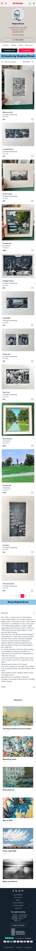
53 (24, 30)
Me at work (29, 45)
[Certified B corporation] (18, 932)
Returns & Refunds (18, 903)
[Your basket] (34, 3)
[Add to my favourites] (32, 119)
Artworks (5, 45)
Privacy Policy (28, 947)
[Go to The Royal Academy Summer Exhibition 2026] (18, 718)
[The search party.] (18, 574)
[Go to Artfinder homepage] (18, 3)
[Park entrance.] (18, 425)
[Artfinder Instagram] (19, 891)
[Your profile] (30, 3)
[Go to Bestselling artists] (18, 749)
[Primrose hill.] (18, 471)
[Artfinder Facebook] (13, 891)
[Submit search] (6, 3)
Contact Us (18, 908)
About (21, 45)
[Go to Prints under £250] (18, 841)
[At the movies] (18, 181)
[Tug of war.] (18, 383)
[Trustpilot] (18, 938)
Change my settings (18, 925)
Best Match (26, 62)
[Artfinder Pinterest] (22, 891)
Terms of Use (19, 947)
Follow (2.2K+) (19, 40)
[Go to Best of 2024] (18, 810)
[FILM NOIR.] (18, 309)
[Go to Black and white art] (18, 871)
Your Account (18, 897)
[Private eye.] (18, 346)
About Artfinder (18, 895)
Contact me (26, 50)
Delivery (18, 900)
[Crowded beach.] (18, 140)
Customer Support (18, 905)
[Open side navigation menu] (2, 3)
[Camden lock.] (18, 228)
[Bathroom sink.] (18, 93)
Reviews (13, 45)
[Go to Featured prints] (18, 779)
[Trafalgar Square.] (18, 272)
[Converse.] (18, 525)
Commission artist (9, 50)
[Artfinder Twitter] (16, 891)
